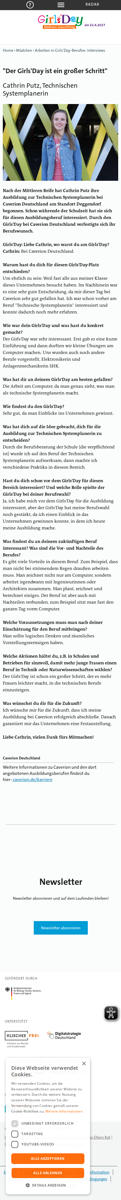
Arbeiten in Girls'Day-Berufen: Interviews (70, 50)
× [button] (84, 1064)
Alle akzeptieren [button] (47, 1158)
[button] (47, 1185)
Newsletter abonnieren (60, 927)
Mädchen (24, 50)
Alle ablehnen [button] (47, 1172)
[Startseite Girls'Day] (60, 28)
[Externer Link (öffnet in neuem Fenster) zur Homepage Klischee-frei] (26, 1032)
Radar (92, 4)
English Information (92, 1172)
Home (8, 50)
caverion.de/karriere (32, 779)
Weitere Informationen (63, 1111)
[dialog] (48, 1126)
